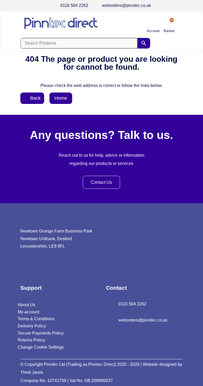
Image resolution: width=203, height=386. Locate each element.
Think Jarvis (31, 372)
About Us (26, 304)
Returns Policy (31, 340)
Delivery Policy (32, 326)
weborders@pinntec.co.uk (126, 5)
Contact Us (101, 182)
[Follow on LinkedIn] (23, 266)
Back (35, 98)
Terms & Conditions (36, 319)
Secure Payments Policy (41, 333)
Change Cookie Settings (41, 347)
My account (28, 312)
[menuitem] (153, 26)
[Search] (143, 43)
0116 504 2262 (74, 5)
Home (60, 98)
